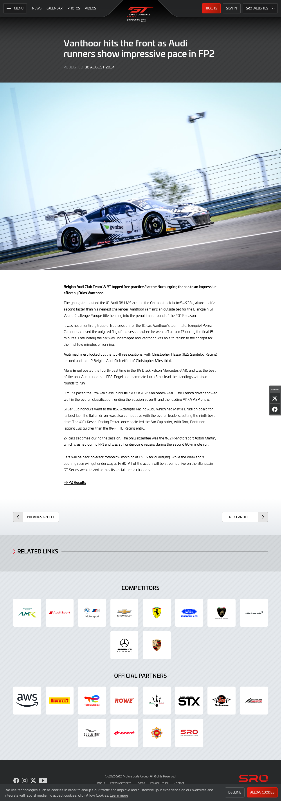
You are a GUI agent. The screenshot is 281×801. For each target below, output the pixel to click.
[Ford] (189, 613)
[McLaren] (254, 613)
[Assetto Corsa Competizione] (254, 701)
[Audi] (60, 613)
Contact (179, 783)
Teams (140, 783)
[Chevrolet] (124, 613)
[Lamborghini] (221, 613)
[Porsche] (157, 645)
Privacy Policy (159, 783)
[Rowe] (124, 701)
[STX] (189, 701)
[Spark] (124, 733)
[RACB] (157, 733)
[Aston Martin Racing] (27, 613)
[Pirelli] (60, 701)
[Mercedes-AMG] (124, 645)
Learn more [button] (119, 795)
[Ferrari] (157, 613)
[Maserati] (157, 701)
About (101, 783)
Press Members (120, 783)
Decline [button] (234, 792)
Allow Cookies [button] (262, 792)
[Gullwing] (92, 733)
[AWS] (27, 701)
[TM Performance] (221, 701)
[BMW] (92, 613)
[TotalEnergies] (92, 701)
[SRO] (189, 733)
